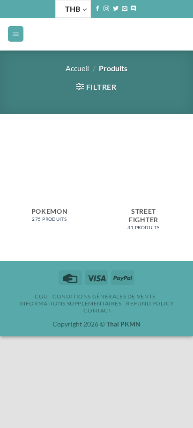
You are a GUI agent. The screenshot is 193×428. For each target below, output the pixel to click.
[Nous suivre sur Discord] (133, 9)
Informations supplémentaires (70, 303)
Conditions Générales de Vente (104, 296)
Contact (97, 310)
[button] (15, 34)
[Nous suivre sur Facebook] (97, 9)
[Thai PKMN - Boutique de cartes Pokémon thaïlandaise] (96, 34)
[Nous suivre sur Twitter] (116, 9)
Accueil (77, 68)
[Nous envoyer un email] (124, 9)
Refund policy (150, 303)
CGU (41, 296)
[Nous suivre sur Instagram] (106, 9)
